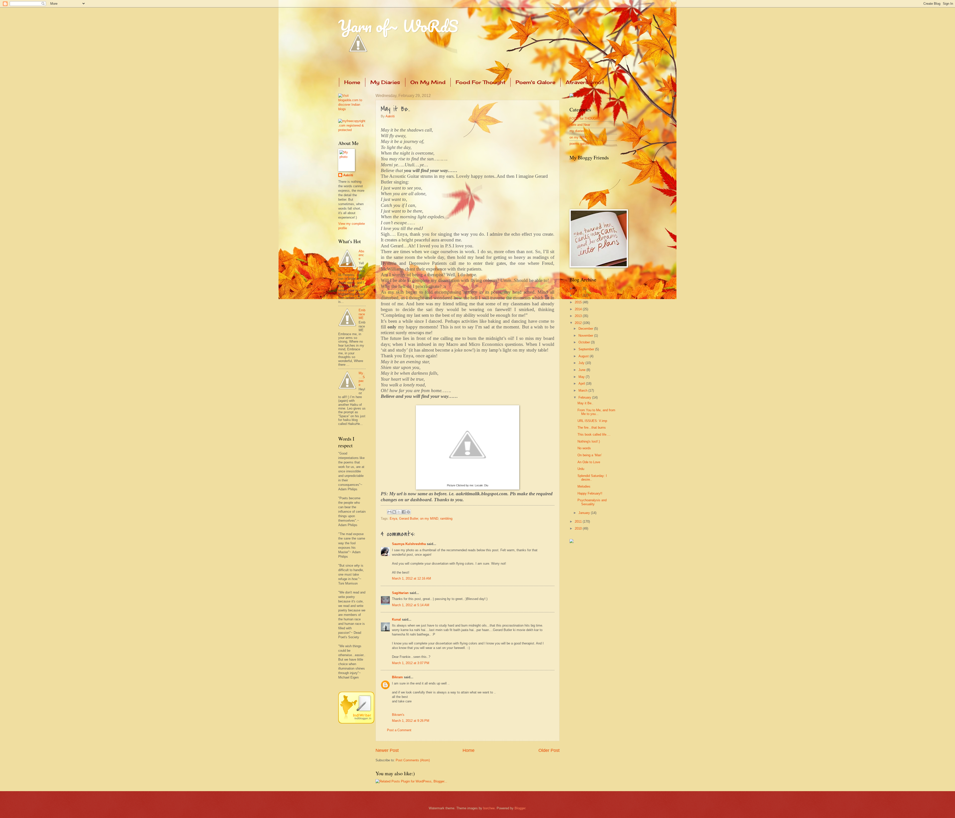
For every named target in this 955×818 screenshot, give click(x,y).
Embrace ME (362, 314)
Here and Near (580, 125)
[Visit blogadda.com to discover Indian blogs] (352, 109)
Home (352, 82)
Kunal (396, 619)
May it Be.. (585, 403)
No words (584, 448)
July (581, 363)
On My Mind (427, 82)
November (586, 335)
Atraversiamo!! (585, 82)
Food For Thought (480, 82)
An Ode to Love (588, 462)
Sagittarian (400, 593)
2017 (579, 288)
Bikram (397, 677)
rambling (446, 518)
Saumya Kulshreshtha (409, 544)
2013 (579, 316)
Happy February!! (589, 493)
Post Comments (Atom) (413, 760)
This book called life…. (594, 434)
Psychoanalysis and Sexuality (592, 502)
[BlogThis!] (394, 511)
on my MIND (429, 518)
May (582, 377)
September (586, 349)
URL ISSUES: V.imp (592, 421)
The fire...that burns (591, 427)
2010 (579, 528)
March (583, 390)
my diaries (577, 131)
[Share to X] (398, 511)
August (584, 356)
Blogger (520, 808)
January (584, 513)
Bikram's (398, 715)
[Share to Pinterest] (408, 511)
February (585, 397)
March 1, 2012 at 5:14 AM (410, 605)
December (586, 328)
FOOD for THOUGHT (585, 118)
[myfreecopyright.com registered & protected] (352, 130)
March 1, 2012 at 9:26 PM (410, 721)
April (582, 383)
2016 (579, 295)
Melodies (583, 486)
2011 (579, 521)
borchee (489, 808)
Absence (361, 255)
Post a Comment (399, 730)
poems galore (579, 143)
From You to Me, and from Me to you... (596, 412)
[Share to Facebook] (403, 511)
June (582, 370)
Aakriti (390, 116)
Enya (393, 518)
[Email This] (389, 511)
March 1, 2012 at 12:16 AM (411, 578)
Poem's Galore (535, 82)
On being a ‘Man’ (589, 455)
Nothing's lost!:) (588, 441)
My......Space (362, 378)
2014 (579, 309)
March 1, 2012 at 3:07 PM (410, 663)
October (584, 342)
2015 (579, 302)
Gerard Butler (408, 518)
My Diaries (385, 82)
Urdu (580, 469)
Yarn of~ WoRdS (398, 26)
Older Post (549, 750)
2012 (579, 323)
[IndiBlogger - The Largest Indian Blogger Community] (356, 722)
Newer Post (387, 750)
